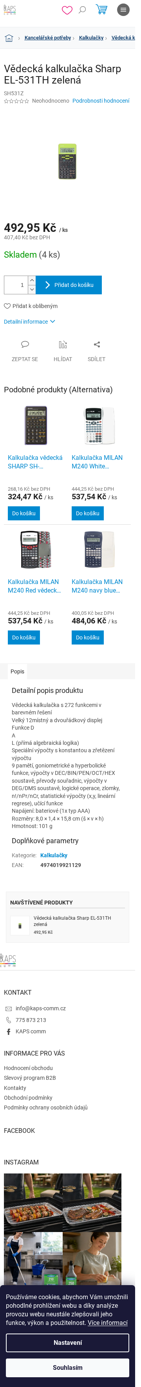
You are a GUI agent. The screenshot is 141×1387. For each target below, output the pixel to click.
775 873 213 (31, 1020)
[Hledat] (82, 10)
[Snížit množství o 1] (32, 289)
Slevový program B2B (30, 1078)
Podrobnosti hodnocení (100, 101)
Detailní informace (26, 322)
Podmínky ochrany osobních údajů (46, 1107)
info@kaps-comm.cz (41, 1008)
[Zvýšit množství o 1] (32, 280)
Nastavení (68, 1342)
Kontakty (15, 1088)
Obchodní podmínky (28, 1098)
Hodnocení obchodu (28, 1068)
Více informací (108, 1322)
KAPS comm (31, 1031)
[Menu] (123, 10)
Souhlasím (68, 1367)
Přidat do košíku (74, 285)
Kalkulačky (53, 855)
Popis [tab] (17, 671)
